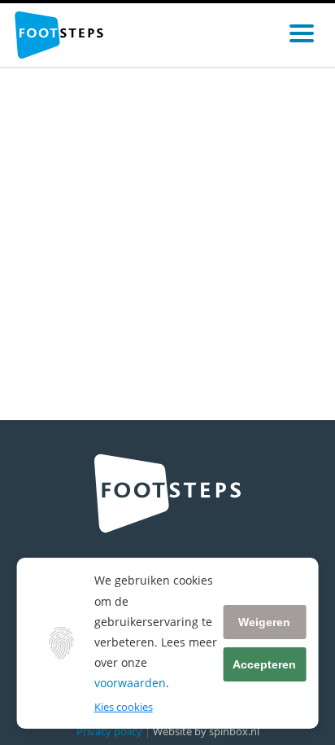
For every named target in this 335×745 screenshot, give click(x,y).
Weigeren (264, 622)
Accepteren (264, 664)
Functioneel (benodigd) (147, 726)
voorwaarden (130, 682)
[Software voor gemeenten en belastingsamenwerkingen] (59, 35)
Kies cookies (123, 706)
